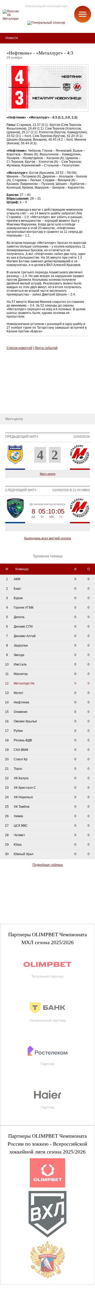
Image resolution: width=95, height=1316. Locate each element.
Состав (9, 374)
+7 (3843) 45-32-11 (21, 1311)
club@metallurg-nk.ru (23, 1305)
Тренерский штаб (17, 358)
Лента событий (46, 348)
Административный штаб (23, 366)
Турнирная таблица (18, 398)
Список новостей (19, 348)
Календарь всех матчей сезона (47, 538)
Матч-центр (47, 473)
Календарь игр (15, 390)
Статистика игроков (19, 382)
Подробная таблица (47, 865)
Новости (10, 406)
